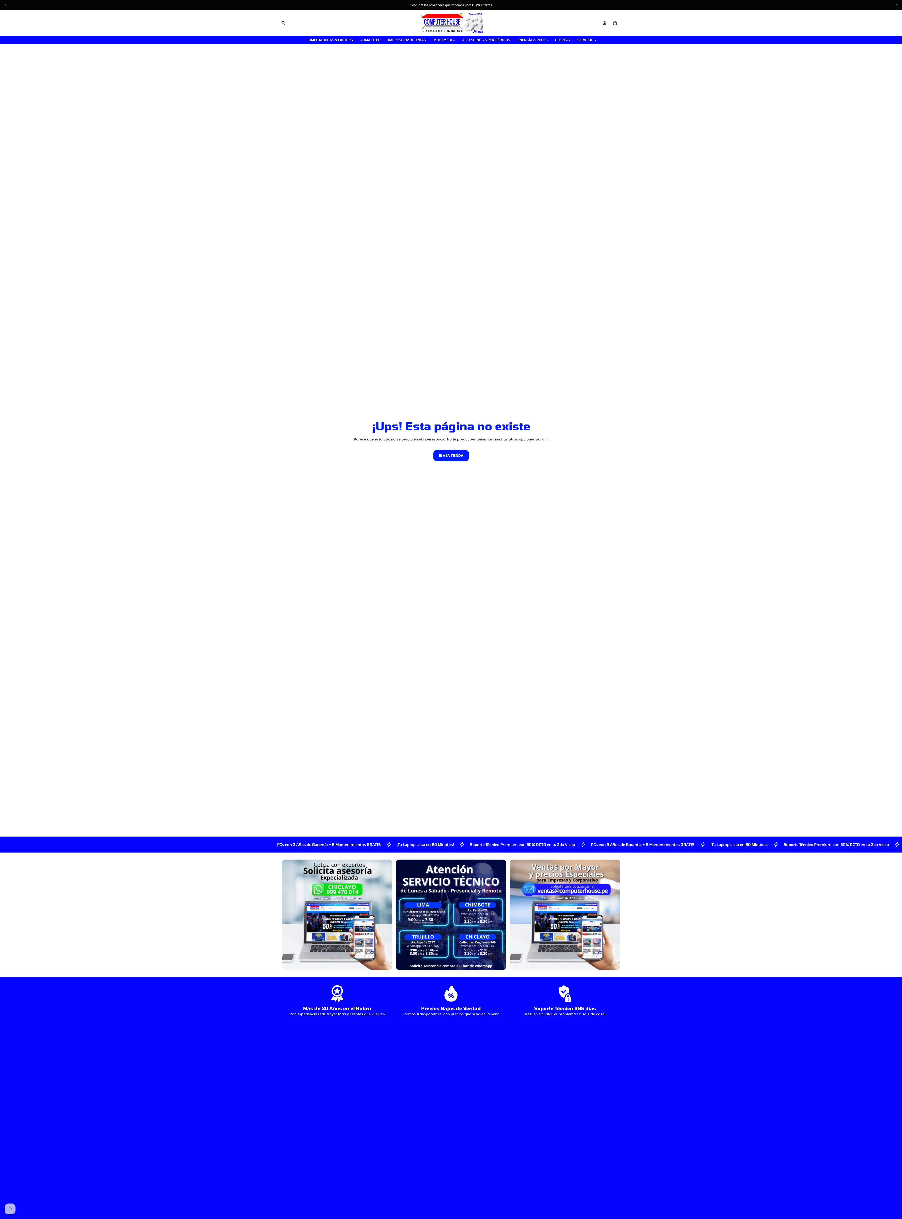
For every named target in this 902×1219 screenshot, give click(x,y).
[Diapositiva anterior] (5, 5)
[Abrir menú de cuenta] (604, 23)
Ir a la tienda (451, 455)
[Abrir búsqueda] (283, 23)
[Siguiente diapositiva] (897, 5)
